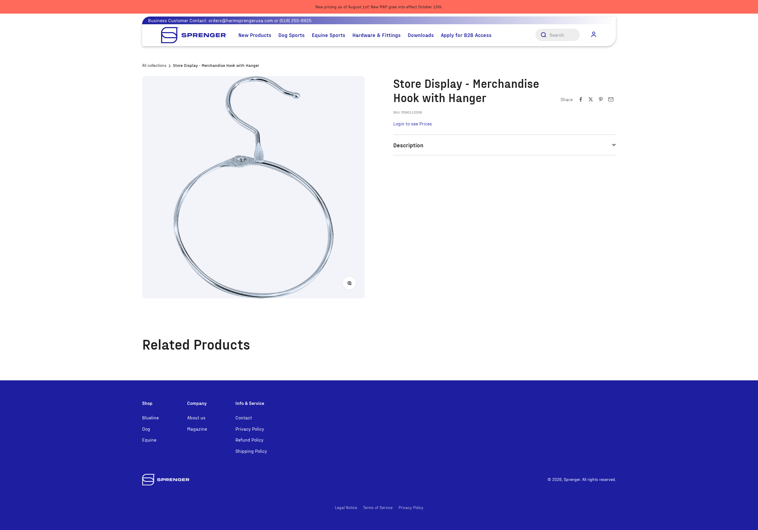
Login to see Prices (412, 123)
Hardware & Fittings (376, 35)
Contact (243, 417)
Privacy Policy (249, 429)
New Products (254, 35)
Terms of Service (378, 507)
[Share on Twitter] (591, 99)
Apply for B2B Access (466, 35)
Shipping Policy (251, 451)
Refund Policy (249, 439)
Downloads (421, 35)
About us (196, 417)
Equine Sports (328, 35)
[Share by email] (611, 99)
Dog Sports (291, 35)
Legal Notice (346, 507)
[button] (593, 34)
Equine (149, 439)
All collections (154, 65)
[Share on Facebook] (581, 99)
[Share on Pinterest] (601, 99)
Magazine (197, 429)
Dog (146, 429)
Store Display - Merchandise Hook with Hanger (216, 65)
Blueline (150, 417)
